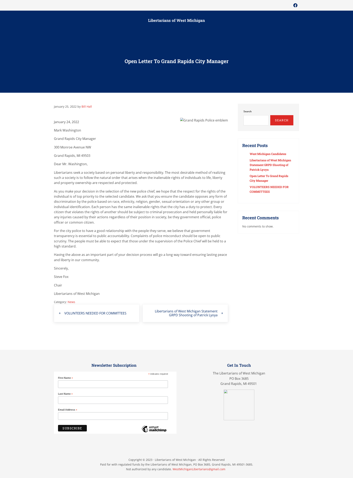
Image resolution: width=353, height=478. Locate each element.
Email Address (67, 410)
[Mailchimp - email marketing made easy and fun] (154, 432)
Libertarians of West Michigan (176, 20)
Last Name (65, 394)
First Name (65, 378)
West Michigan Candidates (268, 154)
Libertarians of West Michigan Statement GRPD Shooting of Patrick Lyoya (270, 165)
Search (248, 111)
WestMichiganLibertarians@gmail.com (199, 469)
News (71, 302)
